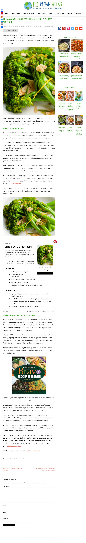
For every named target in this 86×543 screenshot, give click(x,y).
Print (45, 273)
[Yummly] (2, 17)
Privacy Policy (47, 537)
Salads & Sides (14, 459)
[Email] (2, 23)
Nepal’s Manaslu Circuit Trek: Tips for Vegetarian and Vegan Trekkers (79, 132)
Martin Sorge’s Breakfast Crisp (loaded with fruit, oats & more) (70, 107)
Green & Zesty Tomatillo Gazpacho (79, 106)
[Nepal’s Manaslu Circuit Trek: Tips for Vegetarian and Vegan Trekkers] (79, 120)
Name (5, 505)
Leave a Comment (49, 26)
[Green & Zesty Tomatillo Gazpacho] (79, 96)
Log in (60, 537)
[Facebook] (2, 10)
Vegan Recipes (23, 459)
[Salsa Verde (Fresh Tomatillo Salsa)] (62, 120)
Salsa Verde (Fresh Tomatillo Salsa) (61, 129)
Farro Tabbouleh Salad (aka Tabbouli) (70, 129)
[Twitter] (2, 20)
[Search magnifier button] (82, 19)
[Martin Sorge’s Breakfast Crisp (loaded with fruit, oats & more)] (70, 96)
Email (5, 512)
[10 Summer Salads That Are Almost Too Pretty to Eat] (62, 96)
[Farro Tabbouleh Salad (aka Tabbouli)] (70, 120)
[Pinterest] (2, 13)
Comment (6, 486)
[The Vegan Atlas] (43, 8)
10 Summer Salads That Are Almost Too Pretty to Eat (61, 106)
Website (5, 518)
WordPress (55, 537)
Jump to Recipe (11, 30)
